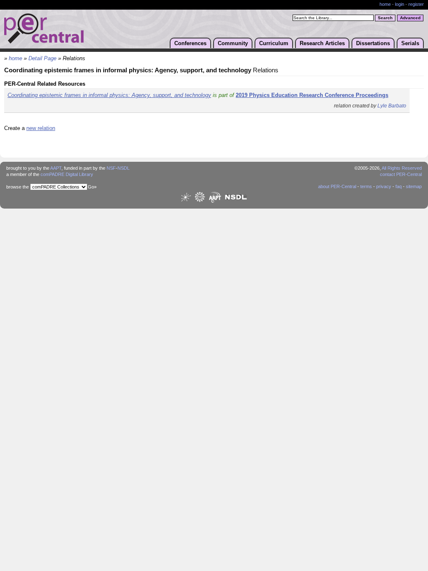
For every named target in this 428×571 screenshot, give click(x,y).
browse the (17, 186)
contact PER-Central (401, 174)
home (385, 4)
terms (366, 186)
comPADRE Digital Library (67, 174)
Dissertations (373, 43)
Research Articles (322, 43)
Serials (410, 43)
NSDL (123, 168)
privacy (383, 186)
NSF (111, 168)
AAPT (55, 168)
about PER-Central (337, 186)
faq (398, 186)
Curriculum (273, 43)
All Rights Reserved (402, 168)
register (416, 4)
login (399, 4)
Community (233, 43)
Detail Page (42, 58)
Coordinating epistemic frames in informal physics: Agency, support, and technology (109, 95)
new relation (40, 128)
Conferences (190, 43)
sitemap (414, 186)
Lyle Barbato (391, 106)
